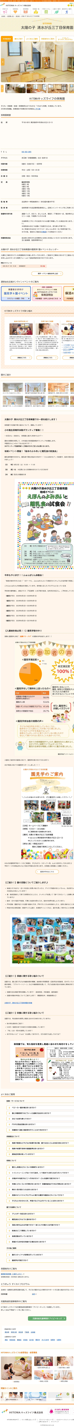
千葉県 (27, 1332)
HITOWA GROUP (12, 1419)
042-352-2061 (26, 152)
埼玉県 (20, 1332)
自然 (33, 1294)
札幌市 (59, 1340)
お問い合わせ (42, 1421)
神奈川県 (14, 1332)
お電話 (43, 232)
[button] (3, 62)
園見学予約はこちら (47, 871)
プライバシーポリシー (45, 1419)
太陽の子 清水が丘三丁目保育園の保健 (18, 1003)
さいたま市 (45, 1340)
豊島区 (19, 1340)
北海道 (33, 1332)
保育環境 (25, 9)
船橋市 (53, 1340)
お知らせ (5, 9)
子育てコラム (46, 9)
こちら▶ (37, 109)
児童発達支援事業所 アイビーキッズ (47, 1318)
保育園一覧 (36, 9)
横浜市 (37, 1340)
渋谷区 (25, 1340)
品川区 (31, 1340)
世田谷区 (12, 1340)
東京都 (18, 16)
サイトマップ (55, 1421)
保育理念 (15, 9)
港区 (6, 1340)
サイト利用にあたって (28, 1419)
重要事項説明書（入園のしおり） (12, 1274)
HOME (3, 16)
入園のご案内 (57, 9)
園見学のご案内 (67, 9)
